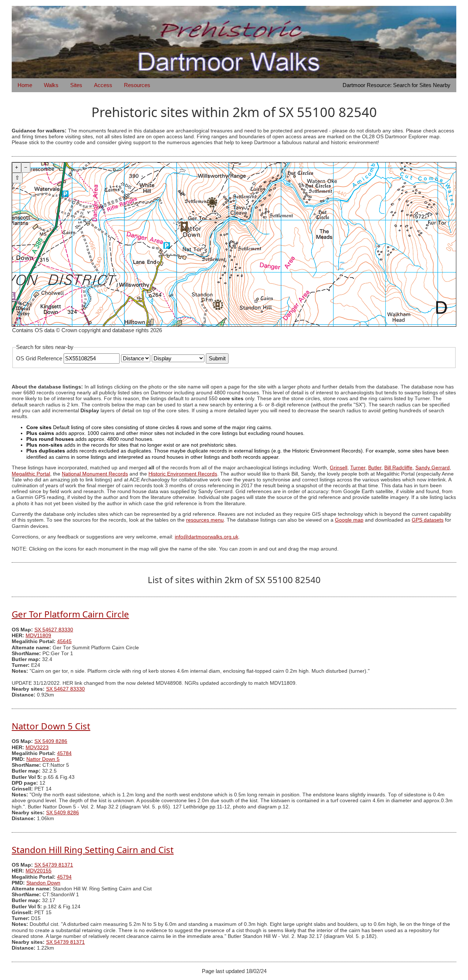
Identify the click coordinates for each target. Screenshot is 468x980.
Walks (51, 85)
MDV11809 (38, 635)
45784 (64, 753)
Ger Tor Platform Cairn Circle (70, 614)
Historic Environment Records (182, 474)
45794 (64, 877)
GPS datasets (428, 520)
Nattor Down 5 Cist (51, 726)
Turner (357, 467)
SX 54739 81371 (53, 865)
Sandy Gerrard (432, 467)
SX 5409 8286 (50, 741)
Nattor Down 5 (43, 759)
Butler (374, 467)
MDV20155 (39, 871)
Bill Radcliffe (398, 467)
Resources (137, 85)
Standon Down (43, 883)
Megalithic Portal (31, 474)
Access (103, 85)
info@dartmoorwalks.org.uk (206, 537)
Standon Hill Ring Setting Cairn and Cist (93, 850)
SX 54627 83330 (53, 629)
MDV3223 (37, 747)
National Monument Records (95, 474)
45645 (64, 641)
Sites (76, 85)
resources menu (205, 520)
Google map (349, 520)
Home (25, 85)
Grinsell (338, 467)
